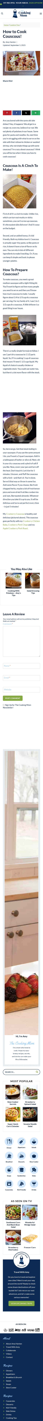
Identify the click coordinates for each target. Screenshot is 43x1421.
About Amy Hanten (14, 1344)
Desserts (9, 1404)
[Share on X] (26, 112)
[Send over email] (35, 112)
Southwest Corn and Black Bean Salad (13, 1224)
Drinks (8, 1414)
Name (7, 665)
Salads (8, 1381)
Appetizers (10, 1374)
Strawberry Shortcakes (13, 1248)
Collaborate (11, 1350)
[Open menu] (40, 13)
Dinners (9, 1370)
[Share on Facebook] (16, 112)
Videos (9, 1354)
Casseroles (10, 1401)
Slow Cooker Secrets (12, 1103)
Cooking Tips (11, 1418)
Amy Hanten (11, 42)
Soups (8, 1384)
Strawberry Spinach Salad (30, 1103)
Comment (8, 624)
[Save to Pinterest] (7, 112)
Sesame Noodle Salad (30, 1125)
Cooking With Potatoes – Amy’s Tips (13, 593)
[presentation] (12, 1092)
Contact (9, 1357)
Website (7, 689)
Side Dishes (10, 1411)
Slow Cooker (11, 1387)
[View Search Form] (2, 14)
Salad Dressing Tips (33, 592)
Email (7, 677)
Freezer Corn (30, 1247)
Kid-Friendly (11, 1408)
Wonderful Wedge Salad (29, 1223)
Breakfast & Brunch (14, 1377)
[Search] (37, 1072)
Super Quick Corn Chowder (13, 1125)
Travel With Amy (13, 1347)
